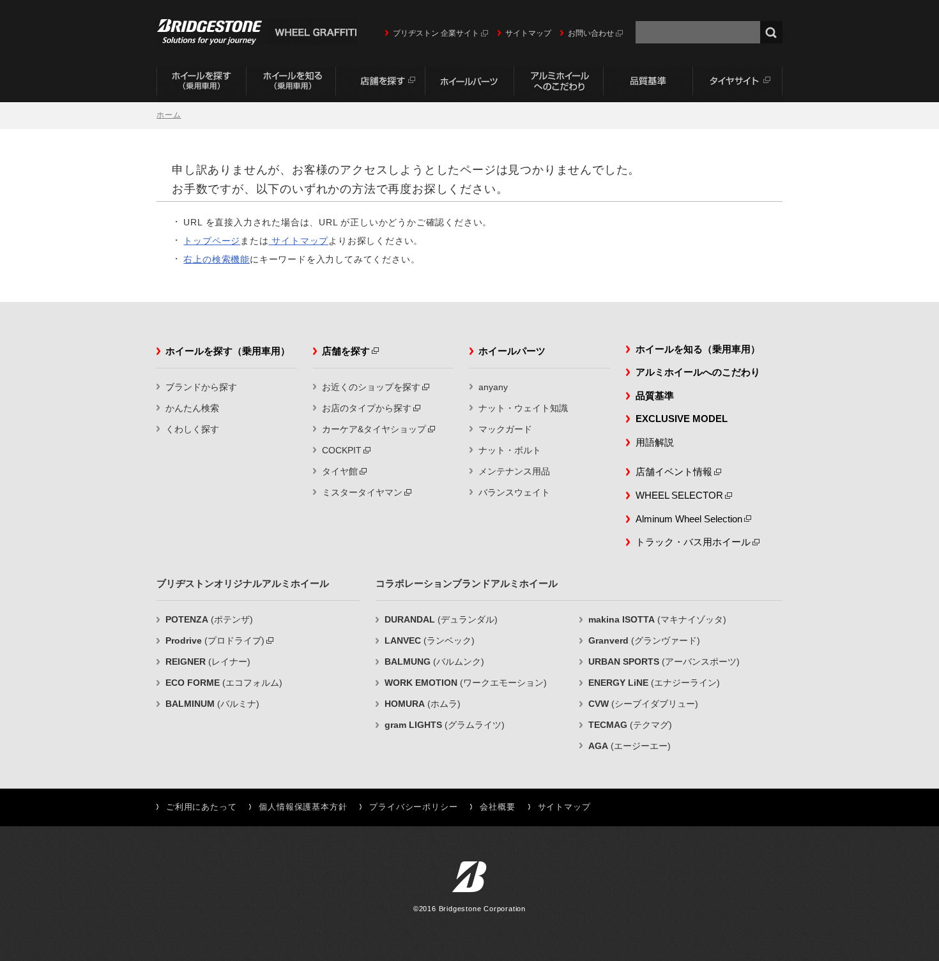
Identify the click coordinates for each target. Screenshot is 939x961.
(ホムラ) (423, 704)
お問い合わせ (591, 33)
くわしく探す (192, 429)
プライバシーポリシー (413, 807)
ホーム (168, 114)
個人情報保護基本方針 (303, 807)
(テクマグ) (630, 725)
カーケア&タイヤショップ (374, 429)
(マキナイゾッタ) (657, 619)
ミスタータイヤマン (362, 492)
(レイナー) (207, 661)
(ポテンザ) (209, 619)
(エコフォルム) (223, 682)
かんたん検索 (192, 408)
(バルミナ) (212, 704)
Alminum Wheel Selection (689, 518)
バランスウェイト (514, 492)
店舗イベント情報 (674, 471)
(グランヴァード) (644, 640)
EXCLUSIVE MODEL (682, 418)
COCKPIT (342, 450)
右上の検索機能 (216, 259)
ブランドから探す (201, 387)
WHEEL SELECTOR (679, 495)
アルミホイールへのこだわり (559, 84)
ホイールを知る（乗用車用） (290, 84)
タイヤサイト (737, 84)
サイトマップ (528, 33)
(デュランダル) (441, 619)
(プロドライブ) (214, 640)
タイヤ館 (340, 471)
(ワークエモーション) (466, 682)
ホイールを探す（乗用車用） (201, 84)
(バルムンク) (434, 661)
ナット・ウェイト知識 (523, 408)
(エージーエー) (629, 746)
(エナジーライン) (654, 682)
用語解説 (655, 442)
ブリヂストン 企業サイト (436, 33)
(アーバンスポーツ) (664, 661)
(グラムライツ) (445, 725)
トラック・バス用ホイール (693, 541)
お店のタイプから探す (366, 408)
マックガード (505, 429)
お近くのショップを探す (371, 387)
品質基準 (648, 84)
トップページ (211, 241)
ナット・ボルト (509, 450)
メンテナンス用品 (514, 471)
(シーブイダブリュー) (643, 704)
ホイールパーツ (469, 84)
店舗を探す (380, 84)
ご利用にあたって (201, 807)
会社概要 (497, 807)
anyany (493, 387)
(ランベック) (430, 640)
